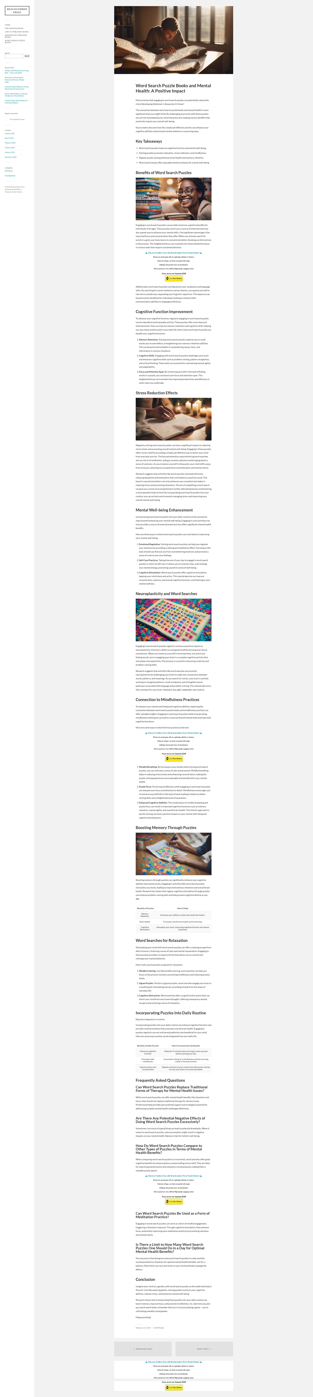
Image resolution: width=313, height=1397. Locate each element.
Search (7, 53)
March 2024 (9, 138)
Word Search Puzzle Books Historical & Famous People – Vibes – (15, 80)
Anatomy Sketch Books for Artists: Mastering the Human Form (17, 88)
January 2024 (10, 148)
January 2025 (10, 133)
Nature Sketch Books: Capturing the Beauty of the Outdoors (16, 95)
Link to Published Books (17, 32)
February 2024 (10, 143)
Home (7, 25)
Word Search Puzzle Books (15, 41)
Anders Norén (17, 192)
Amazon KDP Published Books (16, 36)
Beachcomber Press (17, 11)
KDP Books (9, 171)
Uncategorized (10, 176)
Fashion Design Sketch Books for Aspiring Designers (16, 102)
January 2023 (10, 152)
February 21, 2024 (143, 1328)
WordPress (17, 189)
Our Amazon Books (14, 28)
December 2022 (11, 157)
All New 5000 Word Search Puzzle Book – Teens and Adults (17, 72)
